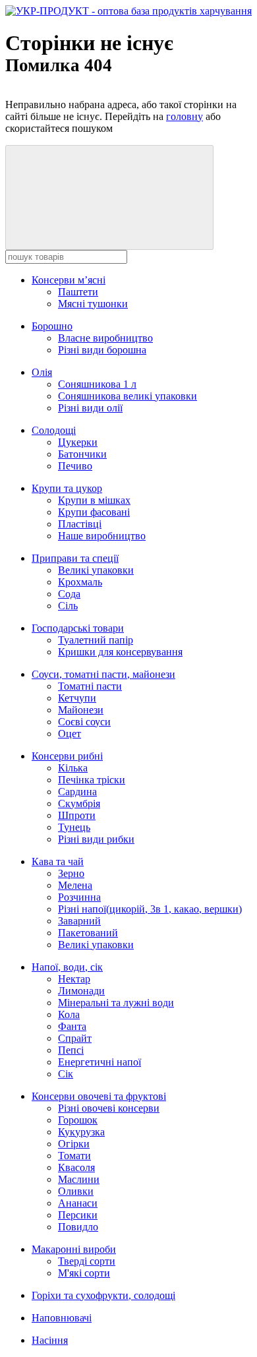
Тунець (74, 827)
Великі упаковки (96, 570)
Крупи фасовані (94, 512)
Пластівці (79, 523)
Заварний (79, 920)
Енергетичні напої (99, 1062)
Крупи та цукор (67, 488)
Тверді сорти (86, 1261)
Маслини (79, 1179)
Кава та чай (58, 861)
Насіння (50, 1340)
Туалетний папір (95, 640)
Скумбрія (79, 803)
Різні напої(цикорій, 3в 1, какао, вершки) (150, 909)
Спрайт (75, 1038)
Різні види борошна (102, 349)
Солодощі (54, 430)
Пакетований (88, 932)
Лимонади (81, 990)
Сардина (77, 791)
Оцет (69, 733)
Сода (69, 593)
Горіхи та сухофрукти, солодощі (103, 1295)
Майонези (80, 709)
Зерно (71, 873)
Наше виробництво (102, 535)
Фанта (72, 1026)
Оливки (76, 1191)
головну (184, 116)
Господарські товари (78, 628)
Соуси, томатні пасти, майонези (103, 674)
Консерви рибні (67, 756)
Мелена (75, 885)
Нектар (74, 978)
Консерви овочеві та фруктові (99, 1096)
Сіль (68, 605)
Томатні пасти (90, 686)
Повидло (78, 1226)
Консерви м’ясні (68, 280)
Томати (74, 1155)
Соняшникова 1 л (97, 384)
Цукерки (78, 442)
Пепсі (71, 1050)
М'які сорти (84, 1273)
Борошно (52, 326)
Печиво (75, 465)
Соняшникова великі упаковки (127, 396)
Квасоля (76, 1167)
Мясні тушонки (93, 303)
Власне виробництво (105, 338)
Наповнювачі (62, 1317)
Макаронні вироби (74, 1249)
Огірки (74, 1143)
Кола (69, 1014)
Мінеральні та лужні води (116, 1002)
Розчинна (79, 897)
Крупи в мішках (94, 500)
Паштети (78, 291)
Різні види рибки (96, 839)
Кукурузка (81, 1131)
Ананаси (78, 1203)
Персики (78, 1215)
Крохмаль (80, 582)
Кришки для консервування (120, 651)
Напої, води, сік (67, 967)
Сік (65, 1073)
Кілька (73, 767)
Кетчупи (77, 698)
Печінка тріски (91, 779)
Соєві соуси (84, 721)
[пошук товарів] (109, 197)
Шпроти (77, 815)
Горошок (78, 1120)
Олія (42, 372)
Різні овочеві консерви (108, 1108)
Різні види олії (90, 407)
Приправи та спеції (75, 558)
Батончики (82, 454)
